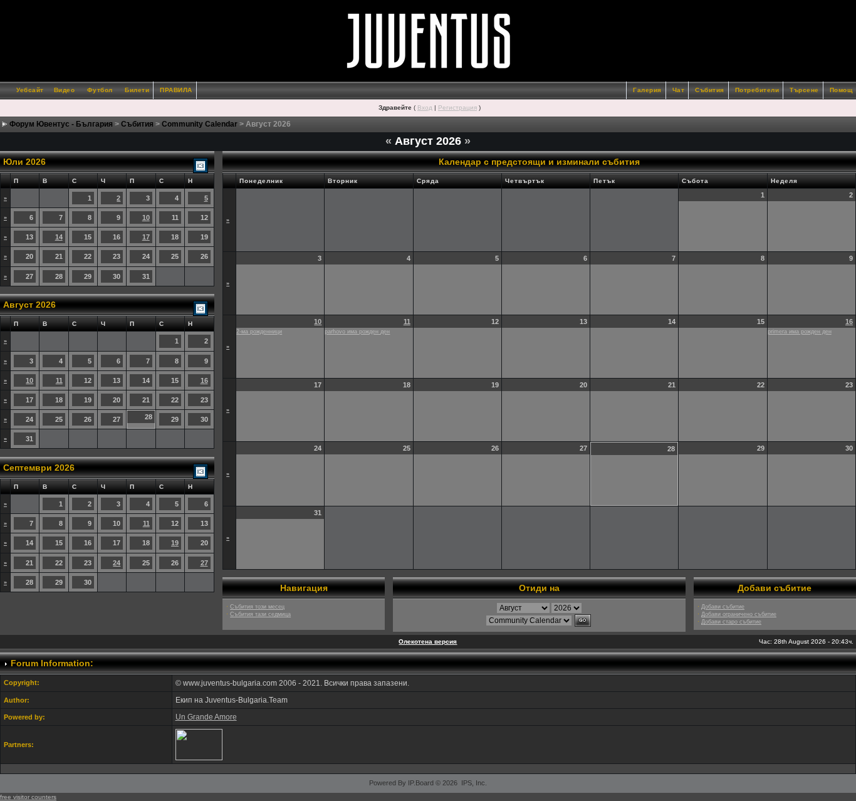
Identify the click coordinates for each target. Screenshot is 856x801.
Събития (709, 89)
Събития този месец (257, 607)
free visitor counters (28, 796)
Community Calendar (199, 124)
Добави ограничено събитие (738, 614)
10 (146, 217)
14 (59, 237)
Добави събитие (722, 607)
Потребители (757, 89)
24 (116, 563)
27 (204, 563)
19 (175, 543)
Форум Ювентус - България (61, 124)
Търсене (804, 89)
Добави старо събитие (731, 622)
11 (59, 380)
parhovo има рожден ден (357, 331)
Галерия (647, 89)
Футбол (100, 89)
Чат (678, 89)
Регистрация (457, 107)
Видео (64, 89)
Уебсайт (30, 89)
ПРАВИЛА (176, 89)
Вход (424, 107)
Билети (137, 89)
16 (204, 380)
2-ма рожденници (259, 331)
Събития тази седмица (260, 614)
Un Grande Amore (206, 717)
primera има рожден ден (800, 331)
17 (146, 237)
